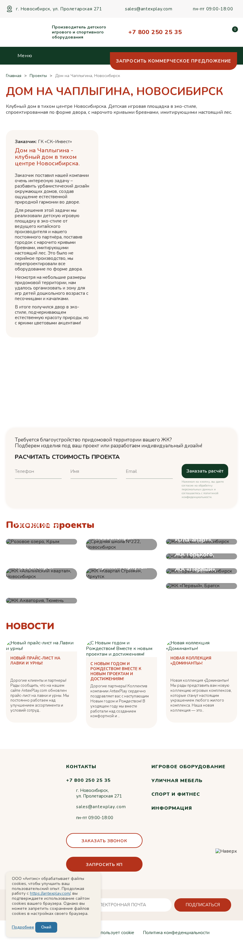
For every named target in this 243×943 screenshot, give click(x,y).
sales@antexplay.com (148, 9)
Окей (46, 927)
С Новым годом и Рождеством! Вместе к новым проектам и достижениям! (115, 672)
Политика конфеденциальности (176, 933)
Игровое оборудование (188, 766)
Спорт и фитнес (175, 794)
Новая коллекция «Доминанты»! (190, 661)
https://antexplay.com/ (50, 893)
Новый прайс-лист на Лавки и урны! (35, 661)
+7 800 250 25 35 (155, 32)
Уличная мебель (176, 780)
